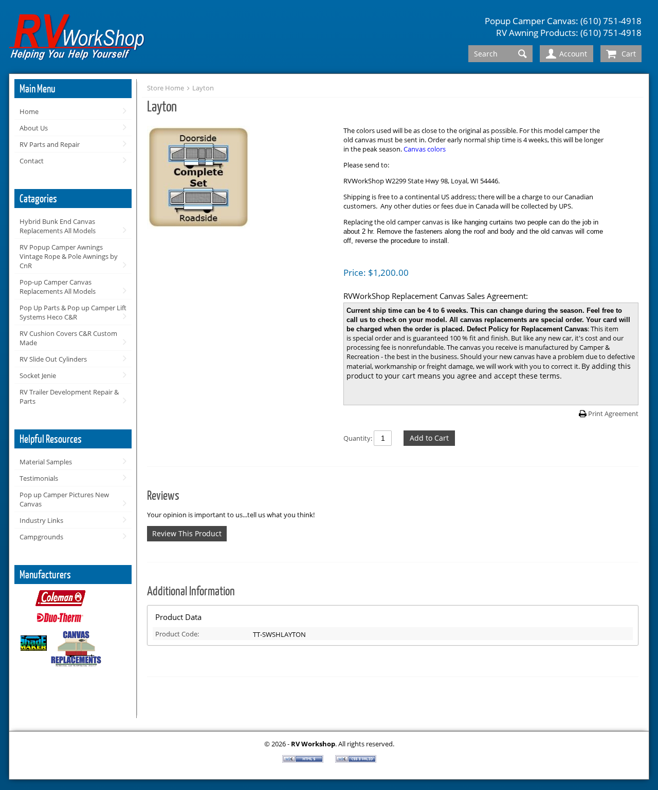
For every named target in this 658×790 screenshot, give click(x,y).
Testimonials (39, 478)
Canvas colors (425, 149)
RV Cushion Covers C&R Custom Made (68, 338)
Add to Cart (429, 438)
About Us (34, 128)
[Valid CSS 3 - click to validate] (355, 760)
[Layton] (240, 178)
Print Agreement (613, 413)
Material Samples (46, 461)
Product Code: (177, 633)
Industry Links (41, 520)
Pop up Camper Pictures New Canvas (64, 499)
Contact (32, 160)
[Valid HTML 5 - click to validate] (303, 760)
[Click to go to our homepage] (77, 38)
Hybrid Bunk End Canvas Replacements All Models (58, 226)
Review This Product (187, 533)
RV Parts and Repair (50, 144)
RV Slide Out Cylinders (53, 359)
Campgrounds (41, 536)
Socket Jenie (38, 375)
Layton (203, 87)
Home (29, 111)
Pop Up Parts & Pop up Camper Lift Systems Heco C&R (73, 312)
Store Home (165, 87)
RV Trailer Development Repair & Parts (69, 396)
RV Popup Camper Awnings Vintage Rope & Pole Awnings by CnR (69, 256)
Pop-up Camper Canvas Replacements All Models (58, 286)
